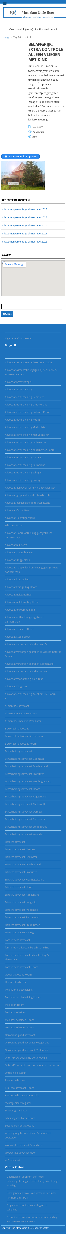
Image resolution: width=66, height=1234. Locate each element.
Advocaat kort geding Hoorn (21, 587)
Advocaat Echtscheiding (18, 389)
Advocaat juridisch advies (19, 552)
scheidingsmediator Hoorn (20, 1118)
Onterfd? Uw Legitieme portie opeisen (26, 1057)
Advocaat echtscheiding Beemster (24, 397)
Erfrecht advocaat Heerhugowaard (24, 879)
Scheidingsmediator (16, 1110)
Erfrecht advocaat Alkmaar (20, 849)
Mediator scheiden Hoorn (19, 1020)
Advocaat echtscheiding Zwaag (22, 480)
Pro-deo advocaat (15, 1080)
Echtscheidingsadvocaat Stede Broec (26, 826)
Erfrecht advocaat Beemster (21, 857)
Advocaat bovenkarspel (18, 382)
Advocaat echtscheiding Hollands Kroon (27, 412)
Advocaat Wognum (16, 686)
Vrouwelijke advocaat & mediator (24, 1145)
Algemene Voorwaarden (18, 338)
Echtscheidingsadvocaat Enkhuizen (24, 773)
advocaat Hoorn (14, 525)
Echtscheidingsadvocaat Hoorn (22, 789)
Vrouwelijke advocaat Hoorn (21, 1152)
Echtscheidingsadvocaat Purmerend (25, 819)
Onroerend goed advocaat (20, 1035)
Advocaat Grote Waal (17, 510)
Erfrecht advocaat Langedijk (21, 902)
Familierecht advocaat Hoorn (21, 967)
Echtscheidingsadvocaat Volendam (24, 834)
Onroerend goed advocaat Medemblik (26, 1050)
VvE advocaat (12, 1160)
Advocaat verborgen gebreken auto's (26, 644)
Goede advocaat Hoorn (18, 974)
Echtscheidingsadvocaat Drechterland (26, 766)
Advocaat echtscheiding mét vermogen (27, 434)
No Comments (38, 132)
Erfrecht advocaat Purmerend (22, 917)
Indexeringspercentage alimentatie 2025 (24, 217)
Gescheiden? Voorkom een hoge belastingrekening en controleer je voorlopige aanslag (32, 1181)
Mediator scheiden (15, 1012)
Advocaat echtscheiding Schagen (23, 472)
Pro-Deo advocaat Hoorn (19, 1087)
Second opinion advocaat (19, 1125)
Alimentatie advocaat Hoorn (21, 713)
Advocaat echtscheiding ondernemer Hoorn (30, 449)
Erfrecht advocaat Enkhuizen (21, 872)
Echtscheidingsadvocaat (18, 751)
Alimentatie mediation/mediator (23, 721)
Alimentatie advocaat (17, 706)
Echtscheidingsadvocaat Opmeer (23, 811)
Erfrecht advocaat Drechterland (23, 864)
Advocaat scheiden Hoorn (19, 629)
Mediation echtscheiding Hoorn (22, 997)
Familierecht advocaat (17, 940)
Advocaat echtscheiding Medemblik (25, 427)
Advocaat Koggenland (17, 560)
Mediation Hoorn (14, 1004)
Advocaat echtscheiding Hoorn (22, 419)
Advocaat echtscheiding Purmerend (25, 465)
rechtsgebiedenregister (18, 1103)
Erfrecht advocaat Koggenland (22, 894)
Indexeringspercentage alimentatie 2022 (24, 241)
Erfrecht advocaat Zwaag (19, 932)
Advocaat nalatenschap (18, 594)
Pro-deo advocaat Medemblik (22, 1095)
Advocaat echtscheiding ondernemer (26, 442)
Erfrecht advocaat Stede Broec (22, 925)
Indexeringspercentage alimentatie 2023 (24, 233)
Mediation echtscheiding (19, 989)
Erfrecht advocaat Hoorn (19, 887)
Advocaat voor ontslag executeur (24, 678)
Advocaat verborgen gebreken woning (26, 671)
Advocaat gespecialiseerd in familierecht (28, 495)
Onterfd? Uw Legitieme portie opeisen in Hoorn (32, 1065)
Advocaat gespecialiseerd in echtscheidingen (30, 487)
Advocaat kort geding (17, 579)
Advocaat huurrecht (16, 544)
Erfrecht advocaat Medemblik (21, 909)
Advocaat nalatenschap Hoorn (22, 602)
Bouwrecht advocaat (17, 728)
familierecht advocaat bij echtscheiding (27, 947)
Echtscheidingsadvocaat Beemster (24, 758)
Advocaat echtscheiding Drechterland (26, 404)
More (34, 137)
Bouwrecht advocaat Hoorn (21, 743)
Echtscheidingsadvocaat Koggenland (25, 796)
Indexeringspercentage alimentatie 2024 (24, 225)
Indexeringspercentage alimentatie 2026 (24, 209)
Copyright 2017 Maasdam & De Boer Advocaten (25, 1227)
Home (6, 37)
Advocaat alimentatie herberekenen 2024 (28, 362)
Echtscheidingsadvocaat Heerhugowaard (28, 781)
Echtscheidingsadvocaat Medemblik (25, 804)
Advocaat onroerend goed (20, 609)
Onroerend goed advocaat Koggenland (27, 1042)
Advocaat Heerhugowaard (20, 517)
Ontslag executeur (15, 1072)
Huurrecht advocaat (16, 982)
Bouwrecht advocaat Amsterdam (24, 736)
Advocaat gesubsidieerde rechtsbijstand (27, 502)
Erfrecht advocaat (15, 841)
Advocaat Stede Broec (17, 636)
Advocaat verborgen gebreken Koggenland (29, 663)
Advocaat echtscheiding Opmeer (23, 457)
